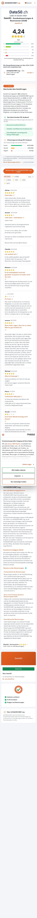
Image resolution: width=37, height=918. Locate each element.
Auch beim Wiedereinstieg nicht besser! (16, 418)
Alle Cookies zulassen (18, 470)
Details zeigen (27, 464)
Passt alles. (9, 195)
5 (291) (15, 176)
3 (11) (15, 180)
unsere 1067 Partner (14, 444)
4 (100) (7, 180)
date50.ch (18, 23)
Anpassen (17, 476)
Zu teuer (8, 299)
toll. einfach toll (10, 254)
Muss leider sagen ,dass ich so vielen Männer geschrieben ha (18, 326)
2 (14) (22, 180)
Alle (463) (7, 176)
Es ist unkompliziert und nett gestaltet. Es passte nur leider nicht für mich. (17, 275)
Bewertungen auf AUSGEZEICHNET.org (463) (18, 171)
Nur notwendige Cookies (18, 481)
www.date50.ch (9, 679)
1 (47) (7, 183)
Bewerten (18, 669)
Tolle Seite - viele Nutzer (13, 218)
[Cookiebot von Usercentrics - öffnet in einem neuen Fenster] (27, 435)
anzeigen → (30, 72)
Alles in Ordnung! (11, 376)
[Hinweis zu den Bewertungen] (26, 568)
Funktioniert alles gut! (12, 396)
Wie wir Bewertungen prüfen (11, 162)
